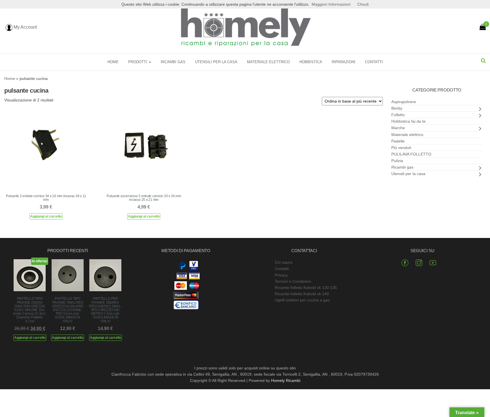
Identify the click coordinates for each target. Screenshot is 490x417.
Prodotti (138, 62)
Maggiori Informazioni (331, 4)
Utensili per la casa (216, 62)
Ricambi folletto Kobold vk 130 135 (306, 287)
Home (113, 62)
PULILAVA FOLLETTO (411, 154)
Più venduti (401, 147)
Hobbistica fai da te (408, 121)
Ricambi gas (173, 62)
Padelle (398, 141)
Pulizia (397, 160)
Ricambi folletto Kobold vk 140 (302, 294)
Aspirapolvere (403, 101)
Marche (398, 127)
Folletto (398, 114)
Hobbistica (310, 62)
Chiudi (363, 4)
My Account (24, 27)
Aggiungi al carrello (46, 216)
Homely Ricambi (285, 380)
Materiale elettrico (268, 62)
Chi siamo (284, 262)
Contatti (374, 62)
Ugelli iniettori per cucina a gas (302, 300)
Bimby (396, 108)
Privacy (281, 275)
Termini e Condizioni (293, 281)
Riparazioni (343, 62)
